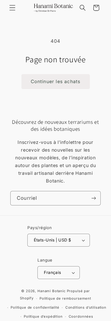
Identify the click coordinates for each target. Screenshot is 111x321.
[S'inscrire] (93, 198)
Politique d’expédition (43, 316)
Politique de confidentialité (35, 307)
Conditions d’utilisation (85, 307)
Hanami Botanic (51, 291)
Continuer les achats (56, 81)
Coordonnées (81, 316)
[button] (12, 8)
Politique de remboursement (65, 298)
